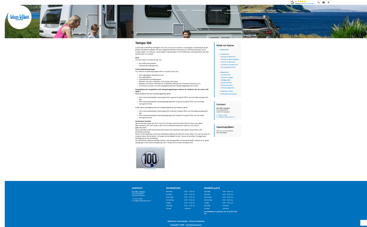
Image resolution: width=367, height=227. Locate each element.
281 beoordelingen (308, 3)
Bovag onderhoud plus (230, 59)
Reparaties (224, 50)
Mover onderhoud (228, 62)
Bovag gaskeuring (228, 67)
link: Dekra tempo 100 (150, 169)
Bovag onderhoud (228, 57)
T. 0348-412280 (221, 115)
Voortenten (216, 10)
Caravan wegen (227, 77)
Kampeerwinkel (199, 10)
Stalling (246, 10)
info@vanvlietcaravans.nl (142, 201)
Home (169, 10)
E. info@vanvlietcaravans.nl (225, 117)
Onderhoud (224, 54)
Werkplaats (232, 10)
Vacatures (271, 10)
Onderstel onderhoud (229, 65)
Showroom (181, 10)
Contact (258, 10)
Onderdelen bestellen (228, 94)
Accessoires (226, 75)
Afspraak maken (226, 91)
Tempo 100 (225, 80)
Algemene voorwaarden (178, 221)
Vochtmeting (226, 82)
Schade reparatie (227, 88)
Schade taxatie (227, 85)
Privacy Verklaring (196, 221)
